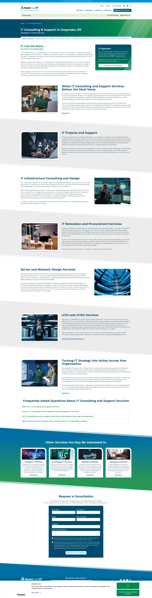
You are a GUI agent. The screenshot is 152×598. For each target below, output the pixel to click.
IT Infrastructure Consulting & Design (59, 38)
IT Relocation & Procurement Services (82, 38)
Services (79, 10)
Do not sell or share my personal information (128, 592)
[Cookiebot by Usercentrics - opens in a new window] (21, 595)
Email (53, 517)
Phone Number (81, 517)
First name (55, 510)
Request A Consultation (122, 10)
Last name (79, 510)
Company (55, 524)
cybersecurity (112, 55)
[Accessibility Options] (127, 6)
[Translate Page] (124, 6)
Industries (88, 10)
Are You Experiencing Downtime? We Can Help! (76, 1)
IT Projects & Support (40, 38)
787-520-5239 (113, 15)
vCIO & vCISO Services (122, 38)
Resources (108, 10)
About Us (98, 10)
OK (128, 585)
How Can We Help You (59, 530)
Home (22, 23)
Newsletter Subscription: (75, 578)
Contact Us (126, 15)
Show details (35, 592)
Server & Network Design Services (105, 38)
